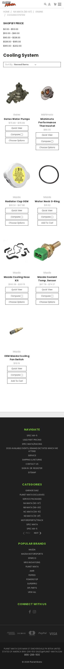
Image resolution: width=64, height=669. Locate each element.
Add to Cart (47, 222)
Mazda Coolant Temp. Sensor (47, 278)
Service (32, 455)
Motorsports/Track (32, 520)
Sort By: (9, 64)
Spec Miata (32, 524)
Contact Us (32, 464)
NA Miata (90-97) (32, 503)
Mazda (32, 549)
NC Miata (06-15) (32, 511)
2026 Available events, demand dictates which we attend (32, 450)
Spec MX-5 (32, 435)
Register (37, 468)
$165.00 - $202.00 (12, 45)
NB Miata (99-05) (32, 507)
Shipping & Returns (32, 459)
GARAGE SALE (32, 490)
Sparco (32, 558)
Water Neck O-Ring (47, 201)
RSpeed (32, 575)
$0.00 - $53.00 (10, 29)
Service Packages (32, 499)
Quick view (16, 128)
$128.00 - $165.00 (12, 41)
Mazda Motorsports (32, 553)
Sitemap (32, 472)
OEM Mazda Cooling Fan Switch (16, 357)
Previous (5, 663)
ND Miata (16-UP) (32, 516)
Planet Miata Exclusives (32, 494)
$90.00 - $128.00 (11, 37)
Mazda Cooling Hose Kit (17, 278)
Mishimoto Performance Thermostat (47, 122)
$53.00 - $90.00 (11, 33)
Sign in (25, 468)
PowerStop (32, 579)
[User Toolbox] (49, 4)
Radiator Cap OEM (16, 201)
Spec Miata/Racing (32, 444)
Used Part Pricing (32, 439)
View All (32, 592)
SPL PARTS (32, 587)
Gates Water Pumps (17, 119)
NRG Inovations (32, 562)
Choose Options (17, 140)
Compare (16, 134)
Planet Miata (32, 566)
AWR (32, 570)
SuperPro (32, 583)
